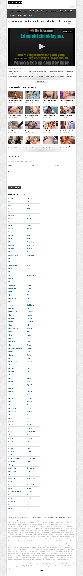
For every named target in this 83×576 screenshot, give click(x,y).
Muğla (29, 381)
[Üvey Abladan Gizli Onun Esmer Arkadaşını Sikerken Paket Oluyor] (50, 125)
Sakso (29, 418)
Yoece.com (12, 501)
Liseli (28, 368)
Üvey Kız (30, 475)
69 (10, 205)
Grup (46, 11)
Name (10, 165)
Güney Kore (13, 312)
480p (28, 202)
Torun (28, 448)
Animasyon (30, 222)
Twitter (29, 461)
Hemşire (29, 318)
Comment (11, 172)
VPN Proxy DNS (61, 518)
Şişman (29, 428)
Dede (28, 262)
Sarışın (11, 421)
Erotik (32, 11)
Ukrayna (11, 465)
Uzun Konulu (22, 15)
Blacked (11, 248)
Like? (72, 24)
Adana (11, 212)
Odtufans (12, 385)
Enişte (11, 272)
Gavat (29, 298)
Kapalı (11, 338)
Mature (11, 375)
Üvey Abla (12, 468)
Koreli (28, 351)
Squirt (11, 435)
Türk (61, 11)
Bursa (28, 252)
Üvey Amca (30, 468)
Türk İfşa (29, 455)
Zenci (31, 15)
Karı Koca (12, 342)
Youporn (11, 505)
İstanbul (11, 332)
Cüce (11, 262)
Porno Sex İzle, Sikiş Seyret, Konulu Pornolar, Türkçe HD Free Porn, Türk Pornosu (49, 520)
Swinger (11, 438)
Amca (11, 218)
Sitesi (11, 431)
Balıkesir (12, 242)
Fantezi (29, 285)
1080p (11, 198)
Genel (11, 305)
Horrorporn (30, 322)
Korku (11, 355)
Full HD (39, 11)
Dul (28, 268)
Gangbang (12, 298)
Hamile (11, 315)
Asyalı (29, 232)
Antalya (29, 228)
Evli (28, 278)
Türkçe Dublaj (31, 458)
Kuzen (29, 358)
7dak (10, 208)
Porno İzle (30, 405)
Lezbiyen (54, 11)
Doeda (12, 11)
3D (10, 202)
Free (10, 295)
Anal (25, 11)
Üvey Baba (30, 471)
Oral (10, 395)
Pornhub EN (13, 405)
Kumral (29, 355)
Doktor (29, 265)
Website (56, 165)
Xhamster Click (31, 485)
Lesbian (29, 365)
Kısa (28, 342)
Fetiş (10, 292)
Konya (11, 351)
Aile (28, 212)
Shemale (12, 428)
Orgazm (29, 395)
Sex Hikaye (13, 425)
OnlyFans (30, 391)
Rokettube (30, 415)
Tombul (29, 445)
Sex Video (30, 425)
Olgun (11, 391)
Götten (11, 308)
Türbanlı (29, 451)
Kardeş (29, 338)
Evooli (29, 282)
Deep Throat (13, 265)
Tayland (29, 438)
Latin (10, 365)
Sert (28, 421)
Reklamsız (12, 415)
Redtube (29, 411)
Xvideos (29, 488)
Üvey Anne (12, 471)
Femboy (29, 288)
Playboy (29, 398)
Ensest (29, 272)
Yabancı (29, 491)
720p (28, 205)
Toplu (11, 448)
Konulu (29, 348)
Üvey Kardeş (13, 475)
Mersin (29, 375)
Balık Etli (30, 238)
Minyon (29, 378)
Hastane (29, 315)
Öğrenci (29, 385)
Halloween (30, 312)
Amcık (29, 218)
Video (11, 481)
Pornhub (29, 401)
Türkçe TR (68, 11)
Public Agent (13, 411)
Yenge (11, 498)
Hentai (11, 322)
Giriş (69, 518)
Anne (11, 228)
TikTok (11, 445)
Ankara (29, 225)
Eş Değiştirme (31, 275)
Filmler (29, 292)
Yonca (15, 68)
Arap (10, 232)
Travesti (11, 451)
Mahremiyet (25, 518)
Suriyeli (29, 435)
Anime (11, 225)
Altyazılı (11, 215)
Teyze (29, 441)
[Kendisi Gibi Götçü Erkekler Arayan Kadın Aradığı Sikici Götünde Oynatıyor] (50, 140)
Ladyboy (29, 361)
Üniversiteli (30, 465)
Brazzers (12, 252)
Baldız (11, 238)
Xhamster (12, 485)
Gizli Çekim (30, 305)
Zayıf (28, 505)
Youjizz (29, 501)
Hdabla (11, 318)
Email (32, 165)
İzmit (10, 335)
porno (36, 528)
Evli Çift (11, 282)
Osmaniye (12, 398)
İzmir (28, 332)
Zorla (28, 508)
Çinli (28, 258)
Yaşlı (10, 495)
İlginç (28, 325)
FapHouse (12, 288)
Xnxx (11, 488)
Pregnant (29, 408)
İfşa (10, 325)
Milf (10, 378)
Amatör (19, 11)
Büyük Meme (13, 255)
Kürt (10, 358)
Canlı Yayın (30, 255)
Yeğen (29, 495)
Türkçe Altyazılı (14, 458)
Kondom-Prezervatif (15, 348)
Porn (10, 401)
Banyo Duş (30, 242)
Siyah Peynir (31, 431)
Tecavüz (12, 15)
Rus (10, 418)
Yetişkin (29, 498)
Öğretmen (12, 388)
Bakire (29, 235)
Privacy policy (48, 518)
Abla (28, 208)
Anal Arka (12, 222)
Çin (10, 258)
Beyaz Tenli (30, 245)
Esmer (11, 278)
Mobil (11, 381)
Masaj (29, 371)
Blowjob (29, 248)
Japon (29, 335)
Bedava (11, 245)
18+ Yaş (29, 198)
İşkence (29, 328)
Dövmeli (11, 268)
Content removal (37, 518)
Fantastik (12, 285)
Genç (28, 302)
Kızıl (10, 345)
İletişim (17, 518)
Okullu (29, 388)
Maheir (11, 371)
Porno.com (12, 408)
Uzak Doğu (12, 478)
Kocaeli (29, 345)
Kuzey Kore (13, 361)
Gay (10, 302)
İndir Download (13, 328)
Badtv (11, 235)
